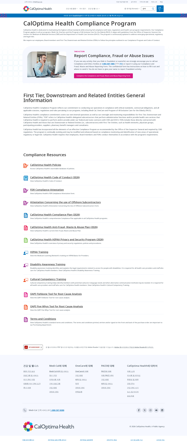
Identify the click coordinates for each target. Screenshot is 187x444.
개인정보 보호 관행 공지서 (57, 440)
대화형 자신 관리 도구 (32, 383)
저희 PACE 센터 (107, 375)
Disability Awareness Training (47, 264)
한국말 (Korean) (132, 9)
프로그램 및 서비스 (30, 375)
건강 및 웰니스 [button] (93, 9)
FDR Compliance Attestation (47, 189)
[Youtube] (156, 410)
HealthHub (77, 15)
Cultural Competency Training (48, 279)
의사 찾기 (82, 9)
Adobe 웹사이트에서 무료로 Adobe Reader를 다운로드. (134, 347)
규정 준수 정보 (112, 440)
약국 (77, 383)
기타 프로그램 (54, 383)
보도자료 (130, 396)
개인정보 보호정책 (86, 440)
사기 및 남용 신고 (137, 440)
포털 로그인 (159, 8)
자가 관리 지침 (29, 379)
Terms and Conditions (43, 318)
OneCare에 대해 (81, 371)
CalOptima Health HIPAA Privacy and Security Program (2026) (66, 239)
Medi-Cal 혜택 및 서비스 (59, 371)
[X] (144, 410)
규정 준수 (131, 383)
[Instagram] (150, 410)
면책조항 (78, 392)
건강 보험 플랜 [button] (71, 9)
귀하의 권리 (54, 392)
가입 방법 (53, 388)
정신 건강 (53, 375)
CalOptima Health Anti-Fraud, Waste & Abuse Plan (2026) (64, 227)
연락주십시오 (37, 2)
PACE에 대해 (106, 371)
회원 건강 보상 (29, 371)
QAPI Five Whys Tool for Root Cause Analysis (56, 306)
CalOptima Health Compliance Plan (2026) (55, 214)
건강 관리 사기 (133, 388)
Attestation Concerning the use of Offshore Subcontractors (65, 202)
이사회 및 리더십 (133, 375)
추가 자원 (27, 388)
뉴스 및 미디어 (133, 392)
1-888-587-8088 (57, 410)
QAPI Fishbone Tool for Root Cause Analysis (56, 294)
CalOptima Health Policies (45, 164)
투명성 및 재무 (133, 379)
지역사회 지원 (54, 379)
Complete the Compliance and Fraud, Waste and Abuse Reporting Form (103, 76)
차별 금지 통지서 (28, 440)
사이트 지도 (160, 440)
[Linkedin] (162, 410)
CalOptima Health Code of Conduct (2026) (55, 177)
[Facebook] (138, 410)
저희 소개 (131, 371)
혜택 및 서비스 (81, 379)
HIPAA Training (39, 252)
